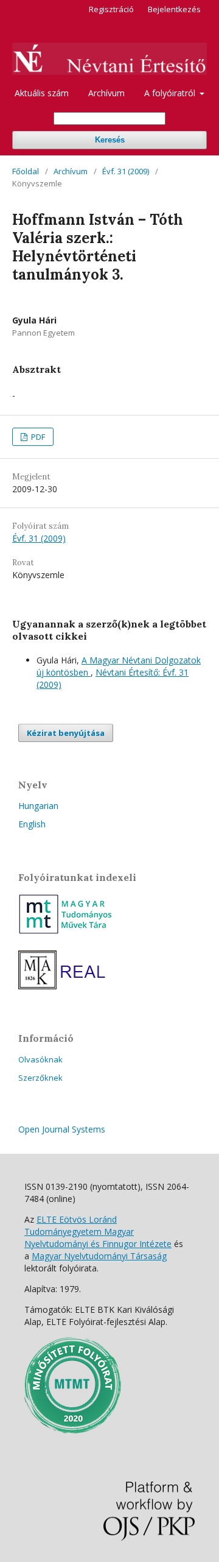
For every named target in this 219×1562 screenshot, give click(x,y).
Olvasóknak (40, 1059)
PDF (37, 436)
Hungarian (38, 805)
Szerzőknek (40, 1077)
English (32, 824)
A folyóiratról (171, 93)
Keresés (110, 139)
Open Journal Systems (61, 1129)
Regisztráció (111, 9)
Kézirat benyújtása (66, 732)
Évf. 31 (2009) (125, 171)
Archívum (106, 93)
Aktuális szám (42, 93)
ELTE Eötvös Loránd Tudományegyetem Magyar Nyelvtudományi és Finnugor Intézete (98, 1231)
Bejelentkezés (174, 9)
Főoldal (25, 171)
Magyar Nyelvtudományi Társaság (99, 1256)
